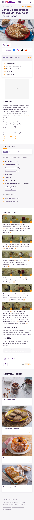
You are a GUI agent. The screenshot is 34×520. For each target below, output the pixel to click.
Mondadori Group (7, 509)
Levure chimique (10, 190)
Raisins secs (9, 180)
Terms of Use (22, 502)
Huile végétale (9, 187)
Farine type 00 (9, 161)
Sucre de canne (10, 201)
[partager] (4, 45)
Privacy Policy (14, 504)
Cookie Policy (22, 504)
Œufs (6, 174)
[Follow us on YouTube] (26, 50)
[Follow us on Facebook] (14, 50)
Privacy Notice (6, 504)
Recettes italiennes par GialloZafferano (13, 2)
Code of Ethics (20, 507)
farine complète (10, 164)
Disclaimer (14, 507)
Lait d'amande (25, 115)
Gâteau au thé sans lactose (11, 137)
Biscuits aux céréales (11, 429)
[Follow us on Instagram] (18, 50)
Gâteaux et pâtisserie (7, 6)
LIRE (29, 403)
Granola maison (9, 399)
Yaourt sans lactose (11, 183)
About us (16, 502)
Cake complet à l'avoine (12, 487)
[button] (25, 334)
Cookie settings (7, 507)
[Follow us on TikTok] (22, 50)
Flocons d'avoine (10, 171)
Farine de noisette (11, 168)
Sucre (7, 177)
